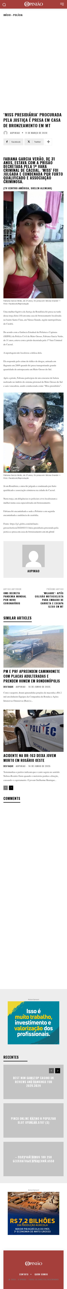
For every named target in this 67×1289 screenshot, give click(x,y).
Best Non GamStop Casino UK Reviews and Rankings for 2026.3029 (33, 1082)
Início (7, 15)
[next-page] (11, 788)
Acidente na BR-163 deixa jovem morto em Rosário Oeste (29, 758)
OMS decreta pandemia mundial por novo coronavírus (14, 598)
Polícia (18, 15)
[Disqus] (33, 851)
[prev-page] (5, 788)
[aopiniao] (6, 133)
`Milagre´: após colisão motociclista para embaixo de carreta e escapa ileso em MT (49, 599)
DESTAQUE (8, 687)
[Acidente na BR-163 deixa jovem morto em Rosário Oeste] (33, 731)
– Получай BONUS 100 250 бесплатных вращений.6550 (33, 1159)
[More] (48, 141)
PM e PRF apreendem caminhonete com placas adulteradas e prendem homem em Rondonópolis (31, 676)
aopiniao (15, 133)
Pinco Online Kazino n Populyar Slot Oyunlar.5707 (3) (33, 1120)
